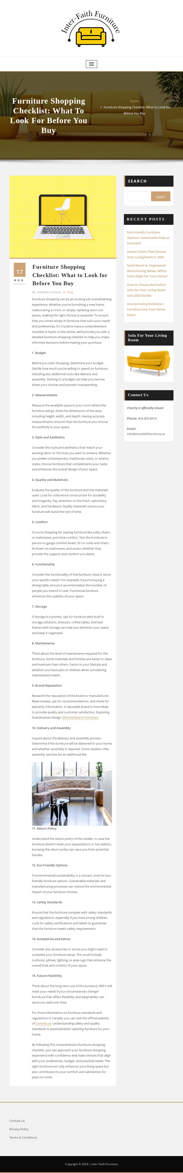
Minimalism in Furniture (80, 717)
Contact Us (17, 1121)
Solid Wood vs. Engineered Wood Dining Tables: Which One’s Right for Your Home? (147, 271)
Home (134, 101)
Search (137, 181)
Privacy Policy (19, 1129)
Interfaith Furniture (46, 292)
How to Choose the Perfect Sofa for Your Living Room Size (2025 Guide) (146, 290)
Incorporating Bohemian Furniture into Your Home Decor (146, 309)
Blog (70, 292)
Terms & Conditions (23, 1137)
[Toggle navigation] (91, 64)
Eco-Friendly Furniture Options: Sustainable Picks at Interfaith (148, 237)
